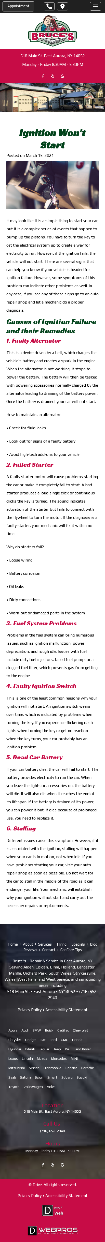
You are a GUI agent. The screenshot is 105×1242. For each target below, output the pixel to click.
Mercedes (59, 1058)
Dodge (30, 1040)
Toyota (13, 1087)
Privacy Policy (30, 1009)
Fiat (43, 1040)
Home (13, 944)
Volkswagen (33, 1087)
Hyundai (14, 1049)
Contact (48, 950)
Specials (78, 944)
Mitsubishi (16, 1068)
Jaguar (44, 1049)
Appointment (18, 6)
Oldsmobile (52, 1068)
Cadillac (63, 1030)
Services (45, 944)
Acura (12, 1030)
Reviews (30, 950)
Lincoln (27, 1058)
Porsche (87, 1068)
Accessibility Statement (66, 1009)
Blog (93, 944)
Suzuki (82, 1077)
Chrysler (14, 1040)
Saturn (25, 1077)
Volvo (51, 1087)
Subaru (67, 1077)
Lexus (13, 1058)
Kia (67, 1049)
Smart (52, 1077)
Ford (53, 1040)
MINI (74, 1058)
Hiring (62, 944)
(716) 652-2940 (52, 1131)
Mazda (42, 1058)
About (28, 944)
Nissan (34, 1068)
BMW (37, 1030)
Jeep (57, 1049)
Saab (12, 1077)
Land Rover (82, 1049)
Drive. (38, 1184)
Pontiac (71, 1068)
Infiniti (30, 1049)
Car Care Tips (71, 950)
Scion (39, 1077)
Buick (49, 1030)
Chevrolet (80, 1030)
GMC (64, 1040)
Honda (77, 1040)
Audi (25, 1030)
